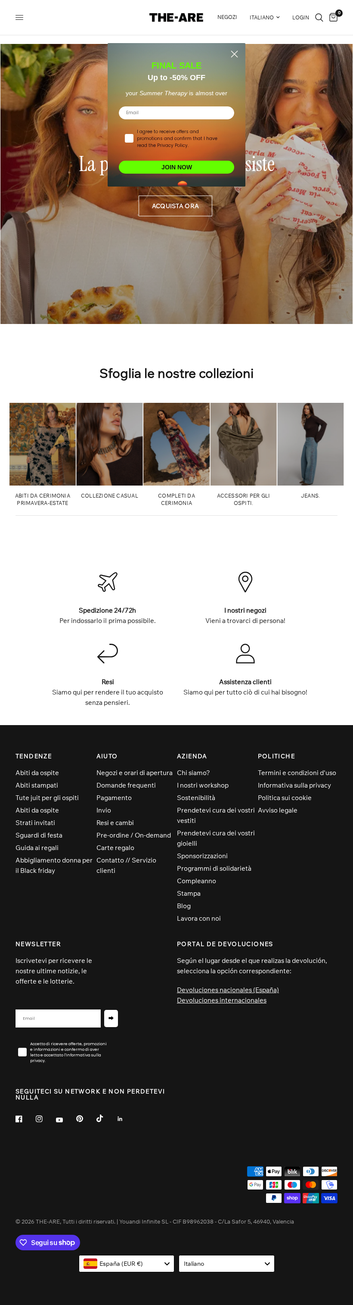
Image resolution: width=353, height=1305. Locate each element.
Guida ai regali (37, 848)
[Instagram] (45, 1118)
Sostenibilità (196, 798)
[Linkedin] (126, 1118)
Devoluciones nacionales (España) (228, 990)
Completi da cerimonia (176, 499)
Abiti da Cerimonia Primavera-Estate (42, 499)
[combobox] (127, 1263)
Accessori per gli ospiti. (243, 499)
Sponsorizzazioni (202, 856)
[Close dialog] (234, 54)
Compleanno (196, 881)
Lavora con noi (199, 918)
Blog (184, 906)
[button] (175, 206)
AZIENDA (192, 756)
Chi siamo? (193, 773)
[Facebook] (24, 1118)
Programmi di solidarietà (214, 868)
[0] (332, 17)
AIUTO (107, 756)
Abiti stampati (36, 785)
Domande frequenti (126, 785)
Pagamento (114, 798)
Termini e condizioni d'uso (297, 773)
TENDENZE (33, 756)
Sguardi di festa (38, 835)
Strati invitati (35, 823)
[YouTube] (65, 1120)
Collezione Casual (109, 495)
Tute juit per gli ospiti (47, 798)
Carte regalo (115, 848)
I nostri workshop (203, 785)
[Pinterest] (85, 1118)
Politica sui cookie (285, 798)
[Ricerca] (319, 17)
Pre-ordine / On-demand (133, 835)
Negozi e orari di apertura (134, 773)
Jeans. (310, 495)
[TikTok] (105, 1118)
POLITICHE (276, 756)
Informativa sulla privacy (294, 785)
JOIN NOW (176, 167)
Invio (103, 810)
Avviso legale (277, 810)
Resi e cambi (115, 823)
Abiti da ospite (37, 773)
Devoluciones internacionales (221, 1000)
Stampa (189, 893)
